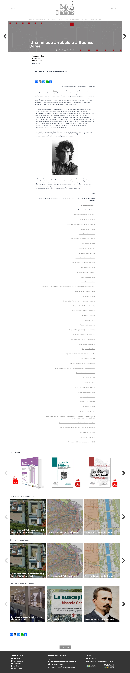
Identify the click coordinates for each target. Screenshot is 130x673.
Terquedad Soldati (89, 382)
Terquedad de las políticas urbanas (84, 291)
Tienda (92, 658)
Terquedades (38, 56)
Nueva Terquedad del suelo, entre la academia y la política (77, 423)
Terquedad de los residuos (87, 219)
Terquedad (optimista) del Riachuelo (84, 334)
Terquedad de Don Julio (87, 277)
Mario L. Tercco (39, 61)
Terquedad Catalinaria (88, 315)
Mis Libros (85, 19)
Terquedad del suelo (89, 378)
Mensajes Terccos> (87, 205)
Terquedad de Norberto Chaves (85, 258)
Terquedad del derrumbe (87, 432)
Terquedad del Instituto (87, 229)
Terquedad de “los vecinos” (86, 248)
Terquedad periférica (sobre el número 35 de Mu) (80, 354)
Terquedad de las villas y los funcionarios (82, 238)
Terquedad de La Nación (87, 397)
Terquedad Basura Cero (88, 282)
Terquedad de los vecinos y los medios (83, 310)
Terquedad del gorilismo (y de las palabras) (82, 330)
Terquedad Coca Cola (88, 349)
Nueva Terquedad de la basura (85, 373)
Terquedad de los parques (87, 344)
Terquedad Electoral (89, 296)
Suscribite (65, 647)
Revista (31, 19)
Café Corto (52, 19)
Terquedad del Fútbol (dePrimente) (84, 306)
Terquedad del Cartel (88, 243)
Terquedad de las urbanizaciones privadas (82, 363)
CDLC (74, 19)
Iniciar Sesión (115, 8)
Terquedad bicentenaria (87, 325)
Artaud (55, 91)
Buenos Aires (36, 58)
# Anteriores (41, 19)
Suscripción (63, 19)
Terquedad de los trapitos (87, 437)
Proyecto (17, 658)
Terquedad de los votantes (87, 253)
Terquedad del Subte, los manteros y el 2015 (81, 442)
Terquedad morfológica (88, 267)
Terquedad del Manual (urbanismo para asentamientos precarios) (75, 368)
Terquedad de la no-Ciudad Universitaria (83, 339)
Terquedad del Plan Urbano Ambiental (83, 262)
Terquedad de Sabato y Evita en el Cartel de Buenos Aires (77, 427)
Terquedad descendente (87, 411)
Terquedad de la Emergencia (86, 272)
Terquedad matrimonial (88, 358)
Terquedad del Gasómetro (87, 402)
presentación (71, 198)
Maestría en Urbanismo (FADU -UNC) (100, 661)
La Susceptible (96, 19)
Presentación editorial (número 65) (84, 215)
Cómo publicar (19, 661)
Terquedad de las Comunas (86, 392)
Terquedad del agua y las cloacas (85, 387)
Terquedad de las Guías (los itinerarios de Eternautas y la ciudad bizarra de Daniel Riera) (68, 286)
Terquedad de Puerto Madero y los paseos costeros (79, 301)
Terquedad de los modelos (87, 234)
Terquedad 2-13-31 (89, 320)
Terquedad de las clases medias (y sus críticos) (81, 224)
